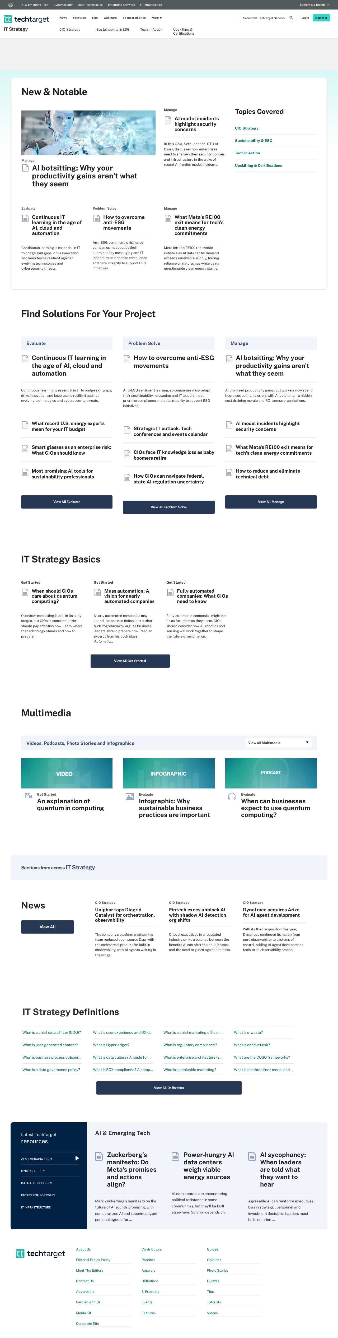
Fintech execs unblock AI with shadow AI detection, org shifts (198, 915)
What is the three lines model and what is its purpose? (278, 1070)
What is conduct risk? (252, 1045)
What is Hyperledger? (111, 1045)
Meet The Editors (89, 1270)
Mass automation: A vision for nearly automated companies (129, 596)
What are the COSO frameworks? (262, 1057)
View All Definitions (169, 1088)
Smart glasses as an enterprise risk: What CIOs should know (71, 450)
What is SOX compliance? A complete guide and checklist (141, 1070)
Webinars (110, 17)
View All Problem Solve (169, 507)
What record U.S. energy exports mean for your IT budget (68, 426)
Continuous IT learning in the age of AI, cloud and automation (57, 225)
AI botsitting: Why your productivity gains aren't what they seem (84, 176)
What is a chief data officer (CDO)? (51, 1032)
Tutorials (214, 1302)
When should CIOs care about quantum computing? (54, 596)
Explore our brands (313, 4)
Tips (95, 17)
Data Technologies (90, 4)
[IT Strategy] (27, 12)
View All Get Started (130, 661)
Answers (149, 1270)
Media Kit (83, 1313)
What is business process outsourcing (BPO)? (60, 1057)
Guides (212, 1249)
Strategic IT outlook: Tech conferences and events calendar (171, 431)
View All (47, 926)
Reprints (148, 1260)
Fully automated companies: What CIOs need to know (202, 596)
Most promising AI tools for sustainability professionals (63, 473)
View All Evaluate (67, 502)
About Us (83, 1249)
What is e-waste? (248, 1032)
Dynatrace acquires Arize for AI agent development (271, 912)
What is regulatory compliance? (190, 1045)
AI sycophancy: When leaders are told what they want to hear (283, 1169)
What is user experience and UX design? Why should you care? (145, 1032)
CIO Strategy (69, 29)
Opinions (214, 1260)
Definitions (150, 1281)
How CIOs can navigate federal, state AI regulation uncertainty (169, 479)
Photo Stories (217, 1270)
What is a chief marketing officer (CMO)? (197, 1032)
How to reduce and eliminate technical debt (268, 473)
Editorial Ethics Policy (93, 1260)
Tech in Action (151, 29)
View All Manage (271, 502)
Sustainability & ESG (113, 29)
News (63, 17)
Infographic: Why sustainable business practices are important (174, 807)
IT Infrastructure (151, 4)
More (155, 17)
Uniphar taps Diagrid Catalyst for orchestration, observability (125, 915)
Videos (212, 1313)
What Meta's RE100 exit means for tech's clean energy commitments (199, 225)
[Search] (291, 18)
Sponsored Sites (134, 17)
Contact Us (85, 1281)
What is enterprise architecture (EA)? (194, 1057)
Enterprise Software (121, 4)
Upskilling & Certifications (184, 31)
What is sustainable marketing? (189, 1070)
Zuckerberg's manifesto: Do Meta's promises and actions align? (132, 1169)
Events (147, 1302)
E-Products (150, 1292)
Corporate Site (87, 1324)
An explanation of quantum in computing (70, 804)
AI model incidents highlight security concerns (197, 124)
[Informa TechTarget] (10, 5)
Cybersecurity (63, 4)
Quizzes (213, 1281)
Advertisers (85, 1292)
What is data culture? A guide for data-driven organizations (142, 1057)
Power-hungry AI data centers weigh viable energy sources (209, 1165)
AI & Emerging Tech (34, 4)
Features (79, 17)
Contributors (152, 1249)
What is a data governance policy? (51, 1070)
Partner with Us (88, 1302)
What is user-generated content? (50, 1045)
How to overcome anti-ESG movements (124, 222)
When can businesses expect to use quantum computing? (275, 807)
